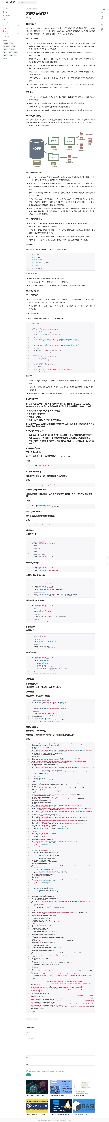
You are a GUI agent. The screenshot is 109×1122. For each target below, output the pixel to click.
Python (6, 43)
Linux (5, 55)
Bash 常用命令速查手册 (80, 1114)
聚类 (10, 52)
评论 (27, 1035)
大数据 (5, 49)
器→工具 (29, 8)
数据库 (13, 46)
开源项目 (35, 8)
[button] (107, 561)
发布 (29, 1075)
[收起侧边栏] (3, 2)
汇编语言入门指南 (79, 1095)
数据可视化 (6, 46)
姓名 (27, 1051)
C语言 (12, 43)
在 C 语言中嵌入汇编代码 (57, 1095)
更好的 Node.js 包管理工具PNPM (36, 1095)
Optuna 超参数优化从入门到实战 (36, 1114)
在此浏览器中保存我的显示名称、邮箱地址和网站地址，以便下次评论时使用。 (47, 1071)
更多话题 (5, 58)
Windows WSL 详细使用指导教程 (60, 1114)
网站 (27, 1064)
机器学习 (12, 49)
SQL (11, 55)
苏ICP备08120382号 (66, 1120)
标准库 (15, 52)
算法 (5, 52)
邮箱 (27, 1057)
